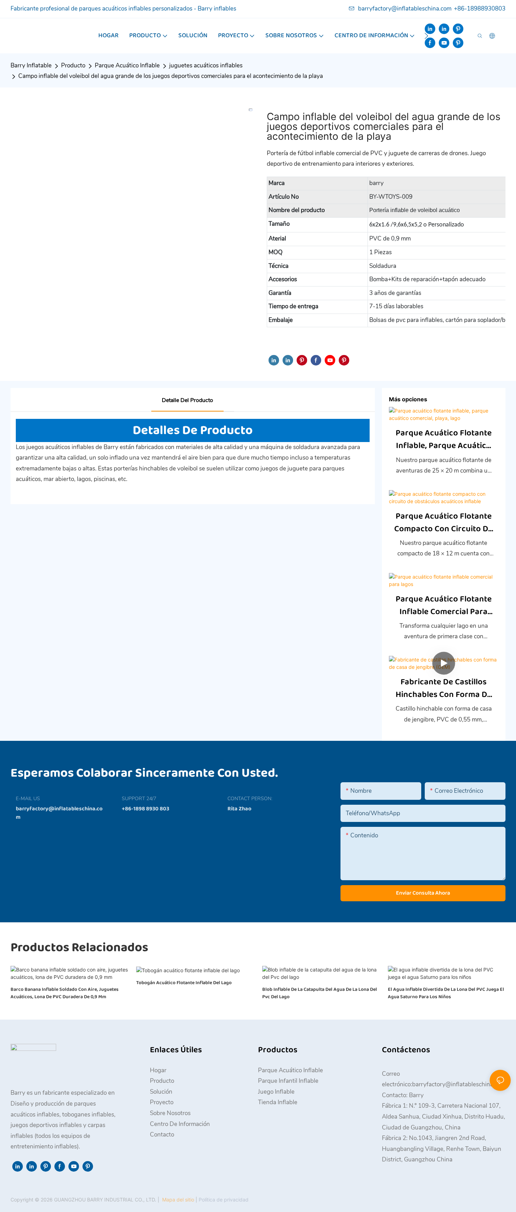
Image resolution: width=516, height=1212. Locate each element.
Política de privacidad (223, 1200)
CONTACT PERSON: (249, 798)
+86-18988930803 (479, 9)
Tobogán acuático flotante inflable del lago (184, 983)
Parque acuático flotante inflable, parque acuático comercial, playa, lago (444, 439)
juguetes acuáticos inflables (206, 65)
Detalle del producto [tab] (187, 400)
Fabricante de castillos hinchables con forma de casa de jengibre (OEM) (444, 688)
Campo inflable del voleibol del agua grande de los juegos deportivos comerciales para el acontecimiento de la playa (170, 76)
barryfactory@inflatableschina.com (404, 9)
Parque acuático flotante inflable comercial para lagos (444, 605)
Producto (73, 65)
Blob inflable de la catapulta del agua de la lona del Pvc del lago (319, 993)
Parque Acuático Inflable (127, 65)
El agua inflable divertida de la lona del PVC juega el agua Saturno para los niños (446, 993)
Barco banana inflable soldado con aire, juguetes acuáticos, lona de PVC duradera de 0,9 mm (65, 993)
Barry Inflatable (31, 65)
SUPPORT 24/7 (139, 798)
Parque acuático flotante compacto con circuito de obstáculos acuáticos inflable (443, 522)
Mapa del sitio (178, 1200)
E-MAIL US (28, 798)
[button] (426, 36)
